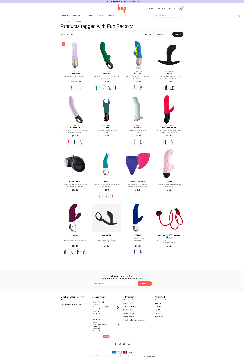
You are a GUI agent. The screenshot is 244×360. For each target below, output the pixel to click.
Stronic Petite (74, 73)
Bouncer (137, 128)
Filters (177, 34)
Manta (106, 128)
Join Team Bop (128, 310)
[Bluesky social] (120, 344)
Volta (106, 182)
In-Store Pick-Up (128, 303)
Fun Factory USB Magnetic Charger (169, 237)
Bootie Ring (106, 236)
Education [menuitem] (76, 16)
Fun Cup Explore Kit (138, 182)
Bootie (169, 73)
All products (159, 317)
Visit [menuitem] (99, 16)
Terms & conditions (129, 306)
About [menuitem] (110, 16)
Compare (158, 313)
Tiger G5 (106, 73)
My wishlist (158, 310)
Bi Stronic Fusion (169, 128)
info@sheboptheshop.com (73, 304)
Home (62, 21)
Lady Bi (138, 236)
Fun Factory (77, 21)
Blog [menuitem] (89, 16)
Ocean (169, 182)
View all (106, 336)
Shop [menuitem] (64, 16)
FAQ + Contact (128, 300)
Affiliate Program (128, 313)
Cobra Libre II (74, 182)
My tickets (158, 306)
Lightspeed (131, 356)
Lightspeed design (140, 356)
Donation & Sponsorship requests (134, 320)
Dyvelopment (151, 356)
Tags (69, 21)
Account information (161, 300)
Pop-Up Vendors (128, 317)
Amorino (137, 73)
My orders (158, 303)
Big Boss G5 (75, 128)
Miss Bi (75, 236)
